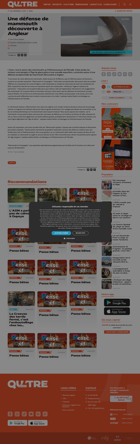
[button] (70, 238)
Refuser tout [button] (80, 233)
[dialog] (70, 222)
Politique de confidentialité (74, 228)
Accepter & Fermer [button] (61, 233)
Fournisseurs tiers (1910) (53, 218)
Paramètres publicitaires (47, 226)
